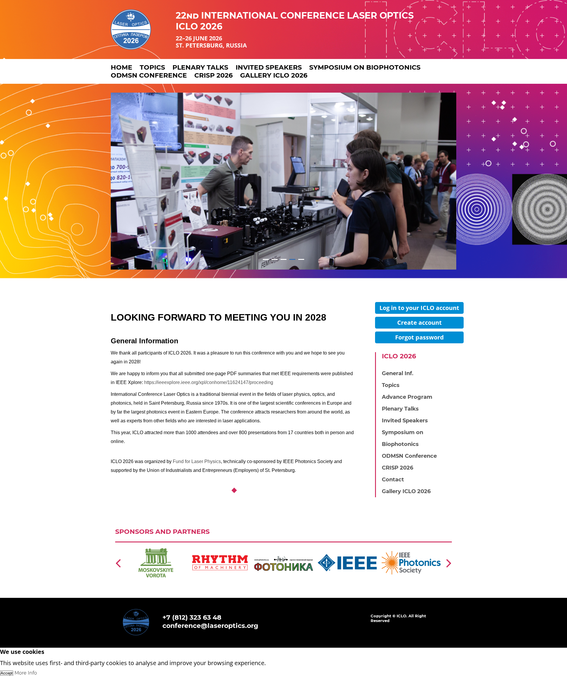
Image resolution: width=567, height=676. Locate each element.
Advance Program (407, 397)
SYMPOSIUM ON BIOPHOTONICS (365, 67)
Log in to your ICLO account (419, 308)
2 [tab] (275, 259)
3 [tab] (284, 259)
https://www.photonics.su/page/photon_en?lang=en (283, 548)
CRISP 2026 (213, 75)
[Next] (448, 562)
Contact (393, 479)
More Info (25, 673)
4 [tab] (292, 259)
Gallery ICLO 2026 (273, 75)
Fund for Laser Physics (197, 461)
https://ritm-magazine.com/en (209, 548)
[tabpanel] (283, 181)
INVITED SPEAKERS (269, 67)
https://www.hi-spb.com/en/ (142, 548)
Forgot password (419, 337)
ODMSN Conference (149, 75)
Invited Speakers (405, 420)
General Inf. (397, 373)
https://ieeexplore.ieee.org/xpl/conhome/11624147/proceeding (208, 382)
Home (121, 67)
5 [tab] (301, 259)
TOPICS (152, 67)
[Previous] (118, 562)
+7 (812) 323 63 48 (191, 617)
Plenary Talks (400, 409)
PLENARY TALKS (200, 67)
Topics (391, 385)
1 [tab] (266, 259)
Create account (419, 322)
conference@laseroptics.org (210, 626)
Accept (7, 673)
